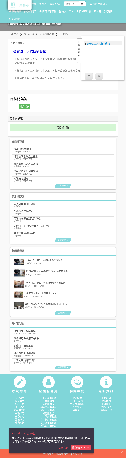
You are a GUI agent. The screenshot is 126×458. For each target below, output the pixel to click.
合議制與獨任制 (22, 149)
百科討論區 (16, 118)
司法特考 (65, 34)
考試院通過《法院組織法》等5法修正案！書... (47, 271)
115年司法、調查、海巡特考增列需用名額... (46, 283)
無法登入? (55, 3)
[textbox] (71, 3)
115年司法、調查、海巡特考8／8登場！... (45, 260)
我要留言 (24, 106)
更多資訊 (63, 447)
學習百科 (29, 34)
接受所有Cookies (81, 447)
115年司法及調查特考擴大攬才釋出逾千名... (46, 304)
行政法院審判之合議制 (26, 156)
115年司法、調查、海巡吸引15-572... (41, 293)
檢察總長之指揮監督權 (26, 171)
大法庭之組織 (21, 178)
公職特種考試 (46, 34)
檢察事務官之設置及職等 (27, 164)
